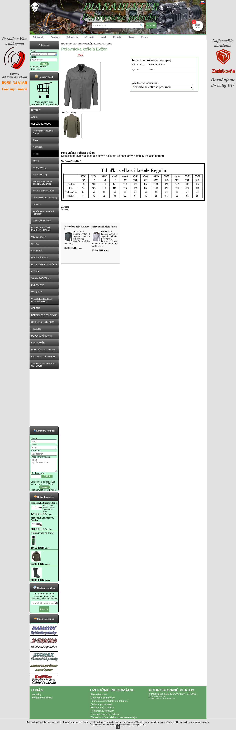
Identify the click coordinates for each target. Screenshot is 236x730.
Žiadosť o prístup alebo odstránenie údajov (114, 717)
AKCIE (34, 117)
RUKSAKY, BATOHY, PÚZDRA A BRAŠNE (40, 228)
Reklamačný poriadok (102, 707)
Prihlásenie (38, 37)
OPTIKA (35, 244)
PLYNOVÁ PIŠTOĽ (40, 257)
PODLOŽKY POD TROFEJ (43, 349)
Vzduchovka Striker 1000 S (44, 503)
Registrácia (35, 69)
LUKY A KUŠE (38, 343)
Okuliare (37, 204)
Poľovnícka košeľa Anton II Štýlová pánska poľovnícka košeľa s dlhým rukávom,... (77, 237)
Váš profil (89, 37)
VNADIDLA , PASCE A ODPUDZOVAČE (41, 300)
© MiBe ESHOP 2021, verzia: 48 (162, 698)
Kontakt (117, 37)
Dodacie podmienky (101, 704)
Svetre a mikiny (40, 174)
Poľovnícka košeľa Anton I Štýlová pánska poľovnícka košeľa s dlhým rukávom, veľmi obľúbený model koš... (104, 238)
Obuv (35, 140)
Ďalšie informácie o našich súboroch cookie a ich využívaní (117, 724)
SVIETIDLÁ (36, 251)
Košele (36, 154)
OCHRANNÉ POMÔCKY (42, 322)
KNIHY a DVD (37, 285)
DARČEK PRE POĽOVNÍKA (44, 315)
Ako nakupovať (99, 694)
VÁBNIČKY (36, 292)
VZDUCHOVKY (38, 237)
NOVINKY (36, 110)
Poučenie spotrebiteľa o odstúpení (109, 700)
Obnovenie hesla (38, 66)
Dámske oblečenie (42, 221)
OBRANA (35, 308)
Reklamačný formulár (102, 710)
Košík (103, 37)
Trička (36, 161)
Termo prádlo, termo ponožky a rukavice (42, 182)
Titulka (79, 44)
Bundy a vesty (39, 167)
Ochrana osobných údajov (105, 714)
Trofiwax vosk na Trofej (42, 533)
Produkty (55, 37)
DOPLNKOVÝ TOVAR (41, 336)
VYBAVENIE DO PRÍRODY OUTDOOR (43, 364)
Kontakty (36, 694)
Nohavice (37, 147)
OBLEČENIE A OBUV (41, 124)
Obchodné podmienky (103, 697)
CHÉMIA (35, 271)
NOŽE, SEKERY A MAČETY (44, 264)
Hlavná (131, 37)
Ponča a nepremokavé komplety (43, 212)
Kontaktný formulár (42, 697)
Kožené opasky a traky (43, 191)
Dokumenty (72, 37)
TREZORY (36, 329)
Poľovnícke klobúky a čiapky (43, 132)
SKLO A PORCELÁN (40, 278)
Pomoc (144, 37)
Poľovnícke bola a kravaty (45, 197)
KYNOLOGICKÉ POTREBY (44, 356)
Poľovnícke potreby (157, 696)
